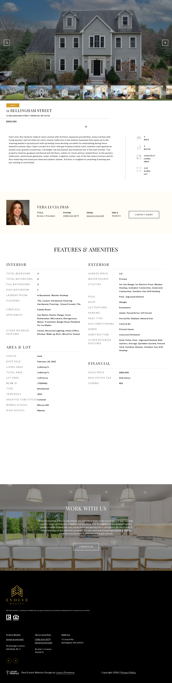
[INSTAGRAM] (15, 660)
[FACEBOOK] (8, 660)
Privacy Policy (128, 672)
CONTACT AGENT (144, 215)
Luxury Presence (65, 672)
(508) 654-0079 (71, 216)
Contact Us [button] (86, 547)
